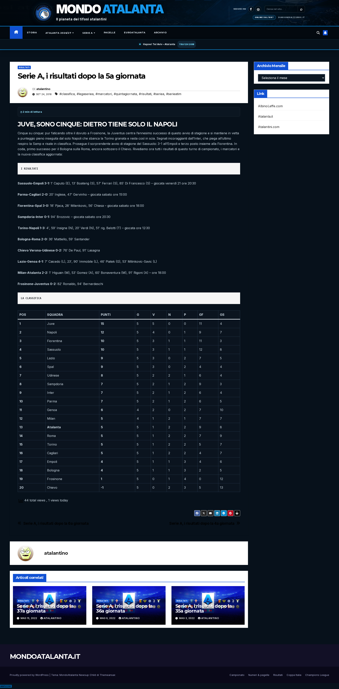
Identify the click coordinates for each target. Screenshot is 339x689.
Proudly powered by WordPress (29, 674)
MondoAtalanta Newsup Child (77, 674)
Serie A (87, 33)
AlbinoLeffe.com (270, 106)
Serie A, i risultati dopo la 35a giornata (203, 608)
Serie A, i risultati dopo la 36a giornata (124, 608)
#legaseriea (85, 94)
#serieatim (173, 94)
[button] (318, 33)
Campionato (237, 674)
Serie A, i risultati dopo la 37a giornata (45, 608)
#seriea (158, 94)
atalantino (43, 89)
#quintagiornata (125, 94)
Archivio (160, 32)
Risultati (24, 67)
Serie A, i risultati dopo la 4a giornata (201, 523)
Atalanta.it (265, 116)
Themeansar (107, 674)
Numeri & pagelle (258, 674)
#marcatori (104, 94)
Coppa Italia (294, 674)
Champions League (317, 674)
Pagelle (110, 32)
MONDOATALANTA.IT (45, 656)
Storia (32, 32)
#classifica (67, 94)
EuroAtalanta (134, 32)
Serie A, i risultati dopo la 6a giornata (56, 523)
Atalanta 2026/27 (59, 33)
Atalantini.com (269, 127)
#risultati (145, 94)
